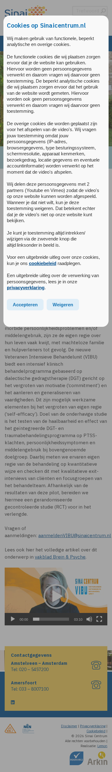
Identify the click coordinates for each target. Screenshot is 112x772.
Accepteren (25, 304)
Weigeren (63, 304)
